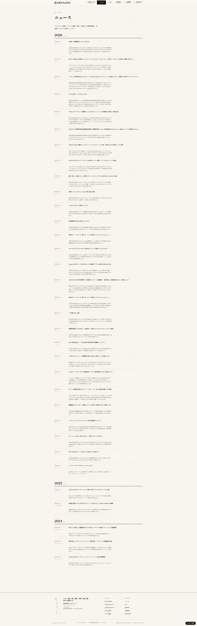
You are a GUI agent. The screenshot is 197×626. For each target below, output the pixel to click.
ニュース (127, 601)
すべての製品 (108, 614)
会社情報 (127, 610)
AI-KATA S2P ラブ (109, 604)
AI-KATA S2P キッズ (109, 607)
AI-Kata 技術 (108, 610)
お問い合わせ (128, 614)
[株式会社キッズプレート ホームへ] (62, 2)
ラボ (126, 604)
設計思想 (127, 607)
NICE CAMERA (108, 601)
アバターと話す (190, 623)
